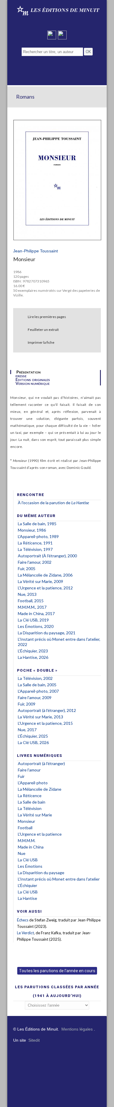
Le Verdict (25, 932)
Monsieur (26, 821)
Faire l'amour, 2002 (34, 562)
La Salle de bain (31, 801)
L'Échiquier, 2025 (33, 736)
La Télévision (30, 808)
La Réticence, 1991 (35, 542)
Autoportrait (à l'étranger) (41, 763)
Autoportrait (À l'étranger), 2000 (47, 555)
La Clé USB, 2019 (33, 619)
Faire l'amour (29, 769)
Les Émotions (30, 866)
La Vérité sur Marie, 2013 (40, 716)
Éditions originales (32, 380)
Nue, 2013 (27, 594)
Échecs (22, 920)
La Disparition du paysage (41, 872)
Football (25, 827)
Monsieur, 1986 (32, 530)
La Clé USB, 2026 (33, 742)
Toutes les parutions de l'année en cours (57, 970)
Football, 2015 (31, 600)
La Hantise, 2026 (33, 657)
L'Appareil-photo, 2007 (38, 691)
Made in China (31, 846)
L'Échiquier (27, 885)
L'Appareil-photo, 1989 (38, 536)
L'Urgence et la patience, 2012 (45, 587)
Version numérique (32, 383)
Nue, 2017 (27, 729)
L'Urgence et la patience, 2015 (45, 723)
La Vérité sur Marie (35, 814)
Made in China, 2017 (36, 613)
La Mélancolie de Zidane (39, 789)
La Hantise (27, 898)
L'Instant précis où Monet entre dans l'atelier (59, 878)
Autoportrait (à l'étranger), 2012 (47, 710)
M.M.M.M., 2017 (32, 607)
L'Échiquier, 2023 (33, 650)
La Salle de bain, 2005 (37, 684)
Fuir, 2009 (26, 703)
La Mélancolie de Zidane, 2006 (45, 574)
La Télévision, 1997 (35, 549)
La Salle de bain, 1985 (37, 523)
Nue (21, 853)
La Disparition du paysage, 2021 (46, 632)
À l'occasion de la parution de (44, 502)
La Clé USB (28, 859)
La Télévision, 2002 (35, 678)
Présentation (28, 372)
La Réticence (30, 795)
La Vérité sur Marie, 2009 (40, 581)
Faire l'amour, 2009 (34, 697)
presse (21, 376)
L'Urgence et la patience (40, 834)
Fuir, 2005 (26, 568)
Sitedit (34, 1040)
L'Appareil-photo (33, 782)
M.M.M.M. (26, 840)
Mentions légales (77, 1029)
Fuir (21, 776)
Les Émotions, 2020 (35, 626)
